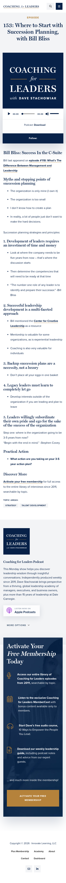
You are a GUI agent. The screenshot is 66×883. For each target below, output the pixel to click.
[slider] (55, 113)
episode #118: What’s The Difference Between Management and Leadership (32, 165)
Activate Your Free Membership (33, 798)
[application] (33, 113)
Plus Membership (20, 851)
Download (39, 124)
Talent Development (34, 505)
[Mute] (47, 114)
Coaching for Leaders (21, 7)
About (52, 851)
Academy (39, 851)
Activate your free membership (23, 481)
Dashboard (39, 858)
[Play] (9, 114)
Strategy (10, 505)
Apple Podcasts (25, 611)
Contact (25, 858)
